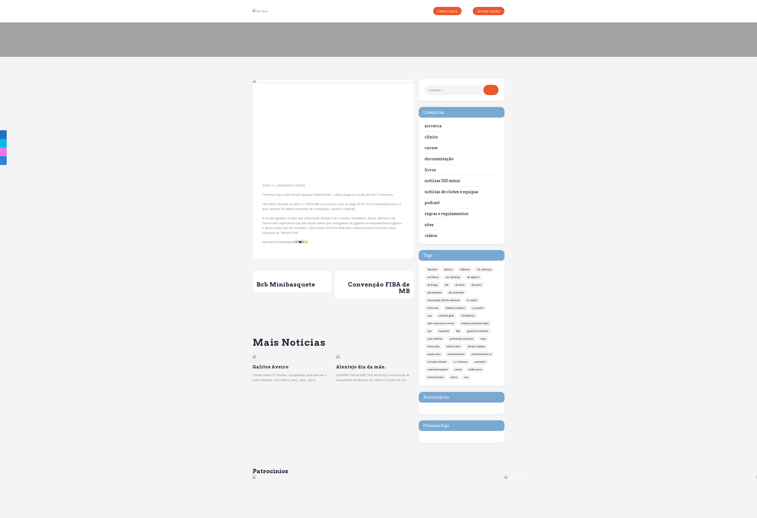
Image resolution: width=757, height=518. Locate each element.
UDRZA (453, 377)
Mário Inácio (454, 346)
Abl (446, 285)
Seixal (458, 369)
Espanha (444, 331)
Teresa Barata (435, 377)
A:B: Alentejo (453, 277)
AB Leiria (459, 285)
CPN (429, 331)
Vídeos (431, 235)
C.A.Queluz (478, 308)
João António (435, 338)
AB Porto (476, 285)
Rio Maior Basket (437, 361)
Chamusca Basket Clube (475, 323)
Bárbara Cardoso (455, 308)
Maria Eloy (433, 346)
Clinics (431, 137)
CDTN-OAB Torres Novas (440, 323)
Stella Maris (475, 369)
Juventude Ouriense (461, 338)
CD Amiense (468, 315)
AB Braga (432, 285)
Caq (429, 315)
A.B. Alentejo (484, 269)
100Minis (465, 269)
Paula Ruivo (434, 354)
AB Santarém (456, 292)
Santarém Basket (437, 369)
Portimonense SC (482, 354)
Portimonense (456, 354)
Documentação (439, 158)
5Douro (448, 269)
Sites (429, 224)
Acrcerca (433, 126)
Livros (430, 170)
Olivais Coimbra (476, 346)
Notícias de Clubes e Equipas (451, 191)
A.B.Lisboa (433, 277)
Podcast (432, 202)
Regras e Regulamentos (446, 213)
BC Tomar (472, 300)
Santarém (480, 361)
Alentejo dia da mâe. (361, 367)
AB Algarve (473, 277)
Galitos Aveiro (271, 367)
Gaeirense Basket (477, 331)
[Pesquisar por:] (462, 90)
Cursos (431, 147)
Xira (466, 377)
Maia (483, 338)
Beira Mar (433, 308)
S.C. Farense (460, 361)
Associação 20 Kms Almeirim (443, 300)
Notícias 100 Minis (442, 180)
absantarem (434, 292)
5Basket (432, 269)
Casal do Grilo (446, 315)
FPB (458, 331)
